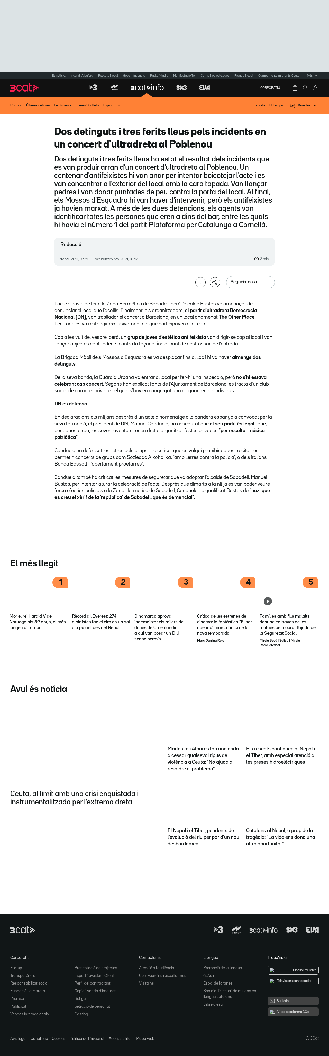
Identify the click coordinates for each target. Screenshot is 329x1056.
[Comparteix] (215, 282)
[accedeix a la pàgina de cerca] (305, 88)
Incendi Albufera (82, 75)
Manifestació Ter (184, 75)
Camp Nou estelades (215, 75)
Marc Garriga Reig (210, 640)
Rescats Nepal (108, 75)
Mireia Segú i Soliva (274, 640)
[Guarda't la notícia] (200, 282)
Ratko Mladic (159, 75)
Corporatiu (270, 87)
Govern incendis (134, 75)
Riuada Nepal (243, 75)
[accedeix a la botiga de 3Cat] (295, 88)
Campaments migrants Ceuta (279, 75)
